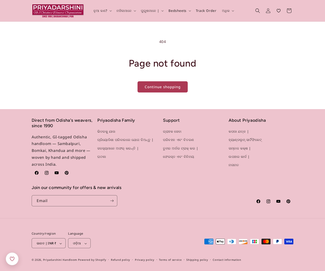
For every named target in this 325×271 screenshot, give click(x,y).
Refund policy (120, 259)
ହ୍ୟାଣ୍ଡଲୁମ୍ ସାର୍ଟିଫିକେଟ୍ (245, 140)
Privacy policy (144, 259)
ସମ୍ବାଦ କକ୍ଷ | (240, 148)
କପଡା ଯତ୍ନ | (239, 131)
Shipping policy (197, 259)
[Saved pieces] (12, 258)
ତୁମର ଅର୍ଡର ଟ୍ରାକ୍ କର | (180, 148)
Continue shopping (163, 86)
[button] (102, 11)
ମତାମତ (234, 165)
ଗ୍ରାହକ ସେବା (172, 131)
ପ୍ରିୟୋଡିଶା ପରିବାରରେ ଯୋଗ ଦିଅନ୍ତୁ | (125, 140)
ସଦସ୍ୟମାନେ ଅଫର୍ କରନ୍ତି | (118, 148)
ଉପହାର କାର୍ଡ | (239, 156)
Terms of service (170, 259)
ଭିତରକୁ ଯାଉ (106, 131)
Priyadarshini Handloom (60, 260)
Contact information (227, 259)
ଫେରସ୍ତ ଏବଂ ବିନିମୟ (178, 156)
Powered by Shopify (92, 260)
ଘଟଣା (101, 156)
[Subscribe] (112, 200)
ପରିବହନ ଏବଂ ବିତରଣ (178, 140)
